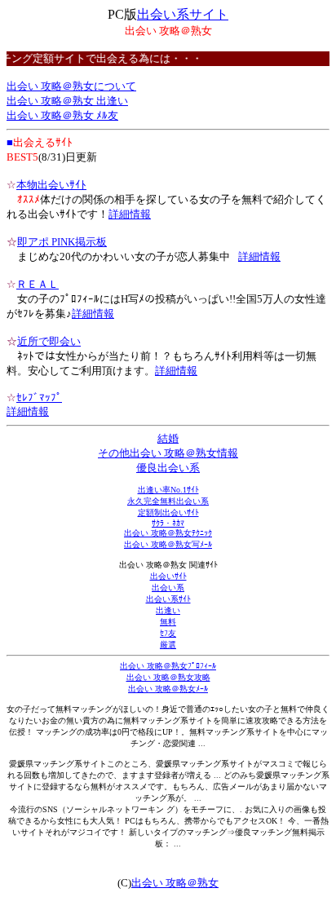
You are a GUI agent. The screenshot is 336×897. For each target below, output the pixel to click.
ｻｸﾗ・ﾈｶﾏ (168, 523)
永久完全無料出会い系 (168, 501)
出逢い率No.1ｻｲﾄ (168, 489)
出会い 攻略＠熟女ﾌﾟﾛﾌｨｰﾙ (168, 665)
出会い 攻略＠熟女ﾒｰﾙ (168, 688)
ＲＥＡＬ (37, 284)
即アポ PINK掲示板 (62, 242)
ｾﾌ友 (168, 633)
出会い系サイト (182, 14)
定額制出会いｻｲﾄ (168, 512)
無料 (168, 621)
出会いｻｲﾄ (168, 576)
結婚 (168, 438)
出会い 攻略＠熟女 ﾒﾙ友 (62, 115)
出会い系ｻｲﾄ (168, 598)
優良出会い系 (168, 468)
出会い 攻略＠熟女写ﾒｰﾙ (168, 544)
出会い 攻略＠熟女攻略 (168, 677)
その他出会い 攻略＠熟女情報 (168, 453)
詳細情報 (129, 214)
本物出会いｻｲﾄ (51, 185)
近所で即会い (49, 341)
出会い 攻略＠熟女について (71, 86)
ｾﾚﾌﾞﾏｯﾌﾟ (39, 397)
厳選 (168, 644)
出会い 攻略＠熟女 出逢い (67, 101)
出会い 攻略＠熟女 (175, 883)
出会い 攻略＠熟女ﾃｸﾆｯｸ (168, 532)
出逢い (168, 610)
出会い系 (168, 587)
